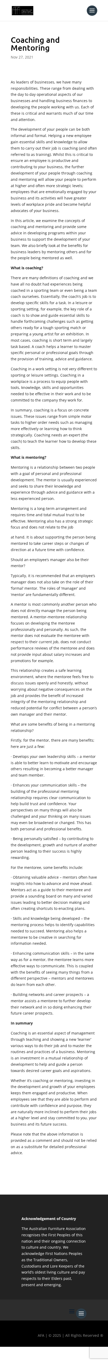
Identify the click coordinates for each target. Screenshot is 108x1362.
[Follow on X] (21, 1353)
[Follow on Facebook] (6, 1353)
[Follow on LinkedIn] (52, 1353)
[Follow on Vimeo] (67, 1353)
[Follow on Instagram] (37, 1353)
